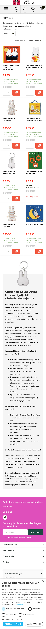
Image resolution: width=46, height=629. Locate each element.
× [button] (43, 581)
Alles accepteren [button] (13, 624)
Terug (3, 2)
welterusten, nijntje (34, 224)
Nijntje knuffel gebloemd (9, 119)
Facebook (5, 517)
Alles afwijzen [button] (34, 624)
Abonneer (35, 532)
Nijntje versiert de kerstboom (34, 172)
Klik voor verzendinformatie (32, 186)
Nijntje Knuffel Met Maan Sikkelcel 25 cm (34, 67)
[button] (23, 619)
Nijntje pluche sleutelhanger (9, 172)
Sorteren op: (19, 40)
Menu (6, 12)
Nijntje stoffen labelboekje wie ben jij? (34, 120)
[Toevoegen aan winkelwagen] (16, 93)
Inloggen (25, 12)
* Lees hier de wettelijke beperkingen (17, 537)
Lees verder (19, 605)
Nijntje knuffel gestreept (9, 225)
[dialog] (23, 604)
